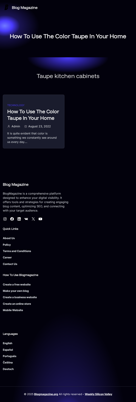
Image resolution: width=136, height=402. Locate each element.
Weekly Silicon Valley (98, 394)
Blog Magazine (25, 7)
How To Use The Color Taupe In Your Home (33, 114)
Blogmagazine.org (46, 394)
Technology (15, 105)
